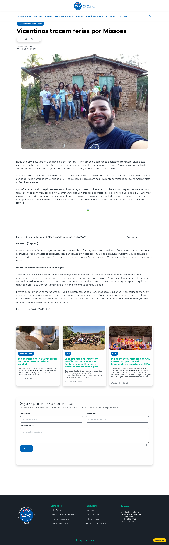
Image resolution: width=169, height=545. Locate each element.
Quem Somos (92, 514)
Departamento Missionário (30, 24)
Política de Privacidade (97, 523)
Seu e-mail (91, 413)
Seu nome (25, 413)
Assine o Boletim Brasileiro (64, 514)
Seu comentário (28, 425)
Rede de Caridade (60, 519)
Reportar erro (160, 540)
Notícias (90, 510)
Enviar (26, 448)
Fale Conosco (92, 519)
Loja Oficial (56, 510)
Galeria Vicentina (59, 523)
